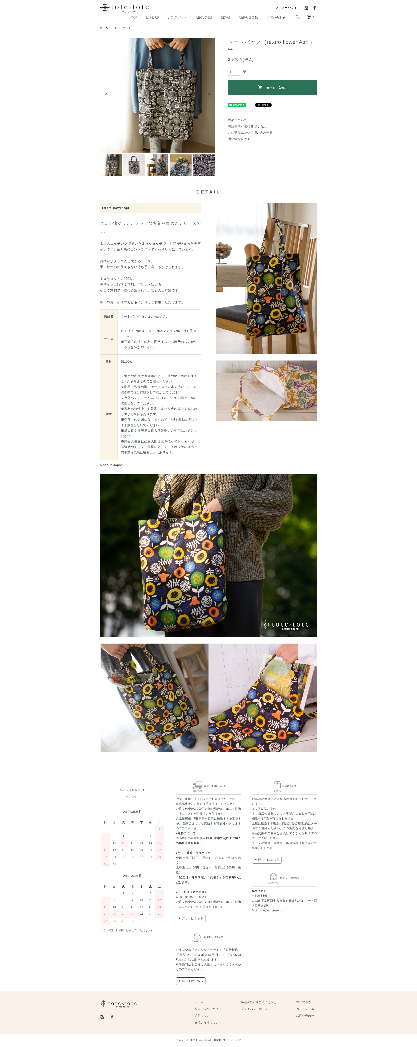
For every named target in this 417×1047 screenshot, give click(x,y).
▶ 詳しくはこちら (190, 918)
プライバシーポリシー (256, 1009)
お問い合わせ (305, 1015)
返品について (237, 120)
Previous (106, 95)
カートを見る (305, 1009)
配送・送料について (208, 1009)
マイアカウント (286, 8)
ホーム (104, 27)
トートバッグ (122, 27)
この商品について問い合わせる (250, 132)
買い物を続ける (239, 139)
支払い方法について (208, 1022)
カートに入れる (277, 87)
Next (208, 95)
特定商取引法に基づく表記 (247, 126)
